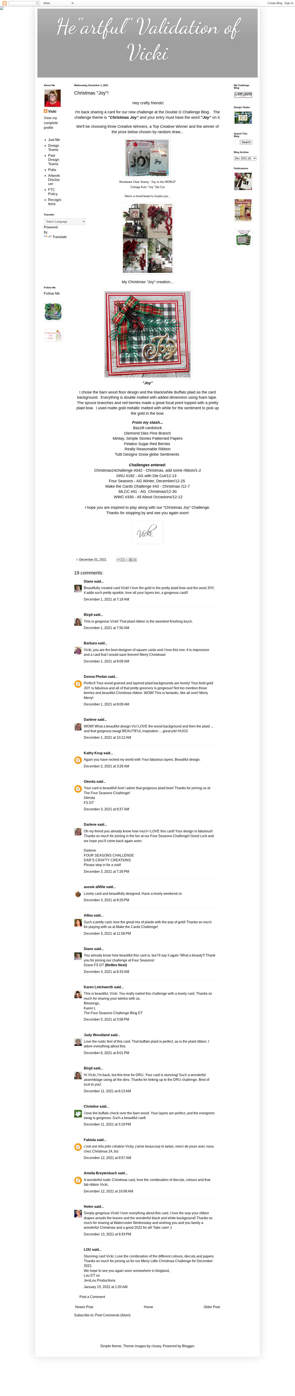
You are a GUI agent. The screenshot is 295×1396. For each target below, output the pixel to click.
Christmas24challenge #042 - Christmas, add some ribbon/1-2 (147, 470)
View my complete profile (51, 123)
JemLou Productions (99, 1280)
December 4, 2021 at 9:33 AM (106, 972)
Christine (91, 1106)
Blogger (188, 1346)
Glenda (89, 781)
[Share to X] (127, 560)
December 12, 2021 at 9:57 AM (107, 1158)
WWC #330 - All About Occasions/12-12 (147, 497)
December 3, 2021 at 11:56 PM (107, 933)
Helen (88, 1206)
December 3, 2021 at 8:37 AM (106, 809)
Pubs (52, 170)
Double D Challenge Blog (187, 112)
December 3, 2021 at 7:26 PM (106, 871)
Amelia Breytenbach (100, 1173)
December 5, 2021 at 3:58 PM (106, 1019)
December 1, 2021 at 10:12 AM (107, 737)
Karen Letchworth (98, 987)
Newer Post (84, 1307)
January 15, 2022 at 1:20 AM (105, 1287)
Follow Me (52, 293)
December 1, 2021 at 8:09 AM (106, 661)
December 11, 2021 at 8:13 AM (107, 1091)
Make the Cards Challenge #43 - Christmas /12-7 (147, 486)
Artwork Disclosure (54, 180)
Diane (88, 581)
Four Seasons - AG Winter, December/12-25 (147, 481)
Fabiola (90, 1140)
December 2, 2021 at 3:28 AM (106, 766)
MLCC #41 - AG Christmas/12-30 (148, 491)
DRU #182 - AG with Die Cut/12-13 (147, 476)
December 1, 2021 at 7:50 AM (106, 628)
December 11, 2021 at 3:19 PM (107, 1124)
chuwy (156, 1346)
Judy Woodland (97, 1035)
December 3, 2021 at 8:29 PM (106, 900)
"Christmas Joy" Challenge (186, 507)
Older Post (212, 1307)
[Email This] (118, 560)
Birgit (88, 615)
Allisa (88, 915)
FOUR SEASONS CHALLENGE (109, 855)
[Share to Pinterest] (135, 560)
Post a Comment (92, 1297)
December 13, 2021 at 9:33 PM (107, 1234)
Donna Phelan (95, 676)
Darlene (90, 719)
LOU (87, 1249)
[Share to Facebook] (131, 560)
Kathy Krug (93, 753)
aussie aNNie (94, 887)
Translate (59, 237)
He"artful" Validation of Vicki (147, 39)
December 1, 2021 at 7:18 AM (106, 599)
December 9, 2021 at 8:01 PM (106, 1053)
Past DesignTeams (53, 160)
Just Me (54, 140)
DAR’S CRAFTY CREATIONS (107, 860)
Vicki (52, 111)
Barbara (90, 643)
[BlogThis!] (123, 560)
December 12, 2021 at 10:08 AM (108, 1191)
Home (148, 1307)
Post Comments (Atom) (112, 1315)
